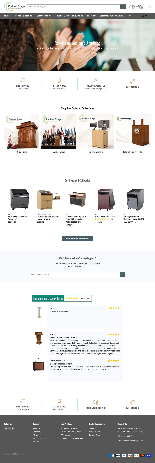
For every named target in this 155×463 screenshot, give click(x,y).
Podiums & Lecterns (23, 15)
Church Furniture (45, 15)
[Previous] (4, 206)
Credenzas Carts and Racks (72, 438)
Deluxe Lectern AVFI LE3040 (105, 216)
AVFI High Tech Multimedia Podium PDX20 (17, 218)
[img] (71, 298)
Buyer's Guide (94, 435)
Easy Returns (94, 432)
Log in (147, 15)
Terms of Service (39, 438)
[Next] (150, 206)
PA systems (65, 435)
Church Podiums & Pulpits (71, 432)
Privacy (36, 435)
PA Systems (91, 15)
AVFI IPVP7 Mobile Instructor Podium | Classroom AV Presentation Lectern (76, 219)
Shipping (92, 428)
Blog (129, 15)
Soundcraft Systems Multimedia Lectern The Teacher (48, 218)
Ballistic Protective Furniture (70, 15)
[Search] (123, 6)
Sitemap (36, 442)
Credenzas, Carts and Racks (112, 15)
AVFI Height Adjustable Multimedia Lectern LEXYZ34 (133, 218)
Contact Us (37, 432)
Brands (7, 15)
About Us (36, 428)
